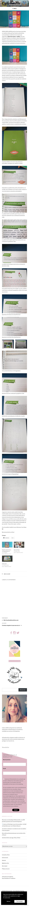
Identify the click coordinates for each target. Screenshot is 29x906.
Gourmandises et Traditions (8, 878)
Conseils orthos (6, 854)
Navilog (22, 890)
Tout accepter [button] (19, 901)
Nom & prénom (6, 759)
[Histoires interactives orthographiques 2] (7, 545)
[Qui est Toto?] (19, 545)
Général (4, 860)
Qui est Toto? (16, 549)
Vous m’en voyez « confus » (14, 36)
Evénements (5, 857)
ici (2, 529)
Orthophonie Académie (7, 876)
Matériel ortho (5, 863)
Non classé (4, 866)
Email (4, 768)
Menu (15, 8)
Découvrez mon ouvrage (14, 661)
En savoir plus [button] (6, 897)
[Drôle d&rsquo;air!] (7, 559)
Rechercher (22, 689)
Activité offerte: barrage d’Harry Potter (11, 837)
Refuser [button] (8, 901)
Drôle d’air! (4, 563)
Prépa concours (6, 868)
